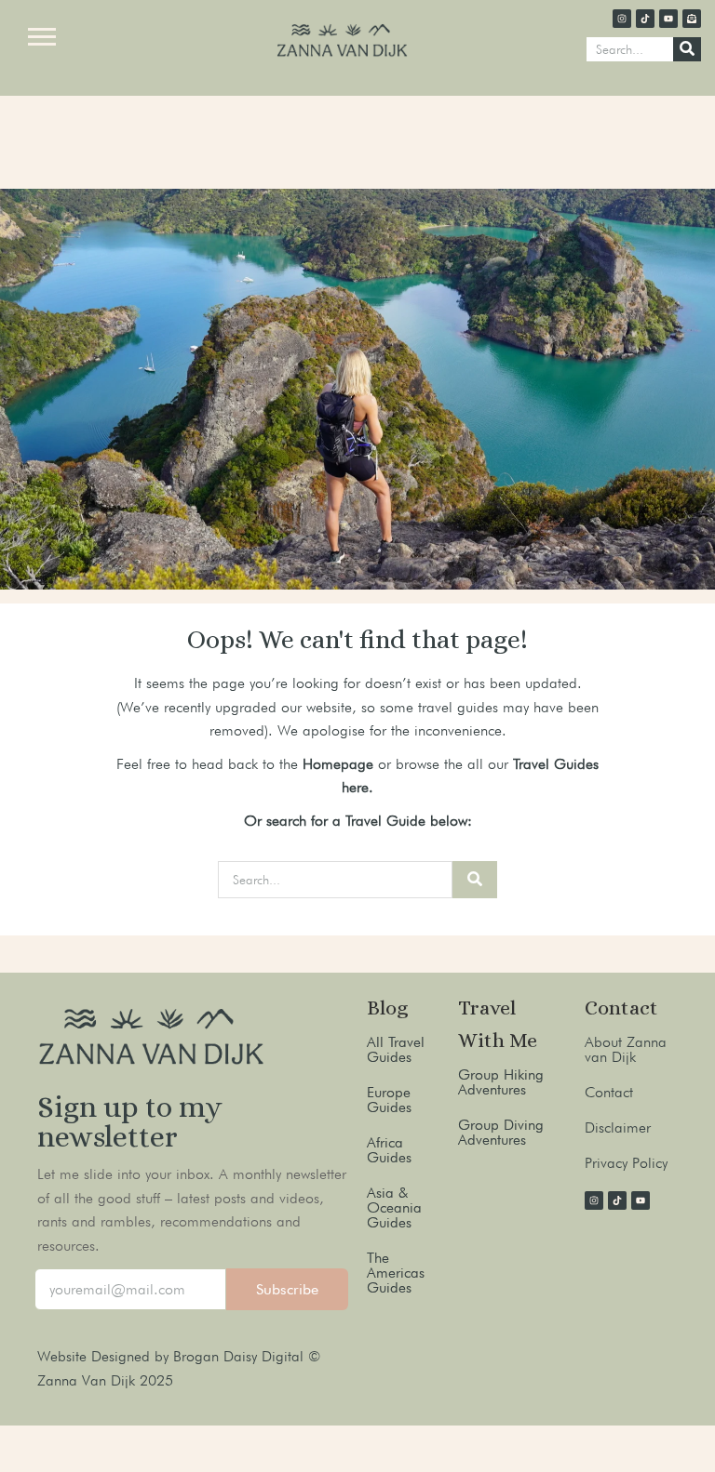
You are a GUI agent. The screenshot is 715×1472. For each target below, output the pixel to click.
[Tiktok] (645, 18)
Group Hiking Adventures (501, 1082)
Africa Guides (389, 1150)
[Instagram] (622, 18)
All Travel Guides (396, 1049)
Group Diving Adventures (501, 1132)
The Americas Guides (396, 1272)
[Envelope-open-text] (691, 18)
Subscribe (287, 1289)
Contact (609, 1092)
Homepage (338, 764)
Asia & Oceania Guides (394, 1207)
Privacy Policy (626, 1163)
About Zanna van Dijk (626, 1049)
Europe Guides (389, 1099)
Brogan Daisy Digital (240, 1356)
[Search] (687, 49)
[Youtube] (668, 18)
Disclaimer (618, 1127)
